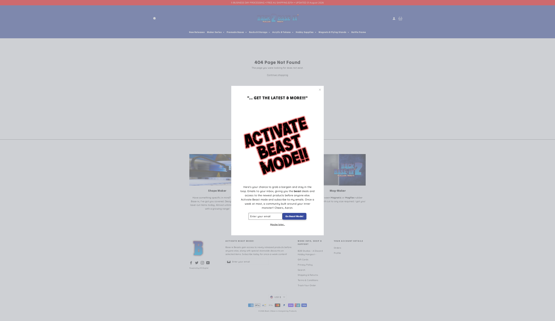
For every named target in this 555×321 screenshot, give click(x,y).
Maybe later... (277, 224)
